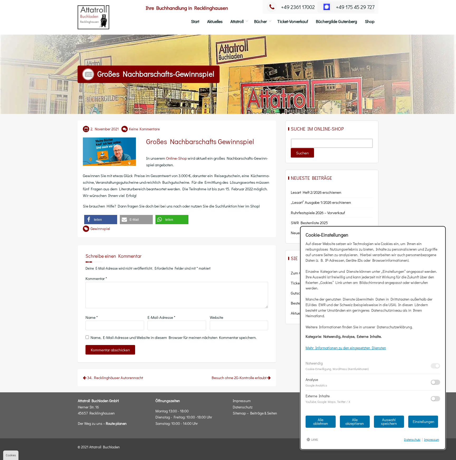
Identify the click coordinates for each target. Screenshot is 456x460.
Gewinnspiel (100, 228)
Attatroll (237, 21)
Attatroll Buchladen (104, 446)
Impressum (242, 400)
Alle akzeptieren (354, 421)
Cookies (11, 455)
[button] (100, 219)
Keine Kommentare (144, 128)
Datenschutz (243, 407)
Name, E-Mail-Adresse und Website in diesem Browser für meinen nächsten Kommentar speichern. (173, 337)
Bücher (260, 21)
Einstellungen (423, 421)
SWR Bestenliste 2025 (309, 222)
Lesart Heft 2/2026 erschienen (316, 192)
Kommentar (96, 278)
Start (195, 21)
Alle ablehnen (320, 421)
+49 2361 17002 (298, 6)
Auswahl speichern (389, 421)
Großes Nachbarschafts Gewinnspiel (200, 141)
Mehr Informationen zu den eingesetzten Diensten (346, 347)
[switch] (435, 366)
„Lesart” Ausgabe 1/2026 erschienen (321, 202)
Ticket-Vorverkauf (292, 21)
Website (216, 317)
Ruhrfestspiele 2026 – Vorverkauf (318, 212)
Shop (369, 21)
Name (92, 317)
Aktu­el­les (298, 313)
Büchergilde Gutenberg (336, 21)
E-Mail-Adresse (161, 317)
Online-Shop (176, 158)
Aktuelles (214, 21)
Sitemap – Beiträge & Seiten (255, 413)
